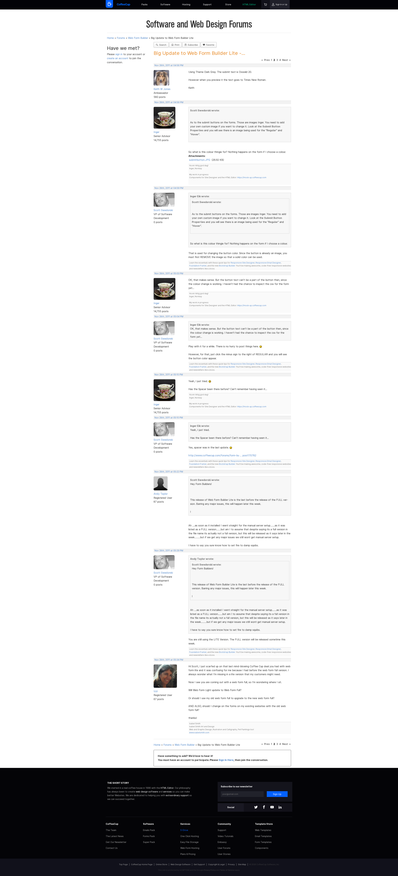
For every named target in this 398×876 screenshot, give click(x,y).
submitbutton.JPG (199, 159)
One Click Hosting (189, 836)
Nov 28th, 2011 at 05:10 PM (169, 374)
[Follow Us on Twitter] (255, 807)
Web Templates (263, 830)
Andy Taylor (161, 493)
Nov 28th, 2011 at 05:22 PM (169, 471)
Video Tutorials (225, 836)
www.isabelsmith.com (199, 732)
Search (162, 45)
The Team (111, 830)
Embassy (222, 842)
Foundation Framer (197, 266)
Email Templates (263, 836)
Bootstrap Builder (227, 266)
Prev (267, 60)
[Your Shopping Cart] (265, 4)
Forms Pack (149, 836)
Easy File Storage (189, 842)
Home (110, 37)
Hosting (186, 4)
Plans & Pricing (187, 854)
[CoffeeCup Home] (123, 4)
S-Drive (184, 830)
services (167, 791)
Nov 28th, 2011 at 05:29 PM (169, 550)
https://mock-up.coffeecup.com (251, 177)
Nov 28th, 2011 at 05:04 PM (169, 316)
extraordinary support (177, 795)
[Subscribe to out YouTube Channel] (272, 807)
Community (224, 824)
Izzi (156, 691)
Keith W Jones (162, 89)
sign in (119, 54)
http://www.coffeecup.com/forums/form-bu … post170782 (222, 455)
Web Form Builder (138, 37)
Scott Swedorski (163, 210)
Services (185, 824)
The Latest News (115, 836)
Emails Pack (149, 830)
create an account (117, 58)
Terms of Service (227, 870)
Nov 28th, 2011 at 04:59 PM (169, 188)
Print (176, 45)
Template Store (264, 824)
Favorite (209, 45)
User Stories (224, 854)
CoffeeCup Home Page (142, 864)
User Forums (224, 848)
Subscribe (192, 45)
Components (261, 848)
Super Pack (149, 842)
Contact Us (112, 848)
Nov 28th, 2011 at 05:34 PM (169, 660)
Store (228, 4)
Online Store (161, 864)
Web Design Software (180, 864)
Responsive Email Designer (268, 263)
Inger (156, 132)
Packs (144, 4)
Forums (121, 37)
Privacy (231, 864)
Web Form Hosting (189, 848)
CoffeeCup (112, 824)
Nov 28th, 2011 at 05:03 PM (169, 273)
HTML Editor (249, 4)
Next (285, 60)
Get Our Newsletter (116, 842)
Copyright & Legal (216, 864)
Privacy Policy (210, 870)
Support (207, 4)
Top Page (123, 864)
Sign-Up (277, 794)
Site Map (242, 864)
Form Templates (263, 842)
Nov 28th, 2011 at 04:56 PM (169, 65)
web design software (147, 791)
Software (165, 4)
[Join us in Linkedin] (280, 807)
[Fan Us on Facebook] (263, 807)
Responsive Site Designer (243, 263)
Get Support (199, 864)
